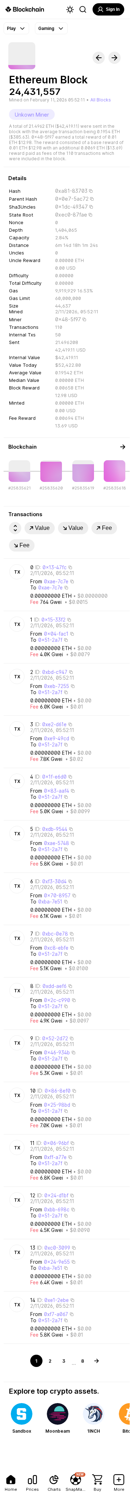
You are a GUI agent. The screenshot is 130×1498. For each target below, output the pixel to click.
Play (11, 28)
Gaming (46, 28)
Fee (107, 528)
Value (42, 528)
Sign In (113, 9)
